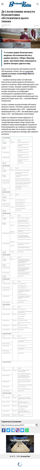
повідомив (29, 71)
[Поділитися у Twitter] (8, 430)
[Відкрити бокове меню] (2, 4)
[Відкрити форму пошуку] (37, 4)
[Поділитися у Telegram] (13, 430)
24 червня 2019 (5, 25)
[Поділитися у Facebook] (3, 430)
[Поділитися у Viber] (17, 430)
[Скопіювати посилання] (37, 425)
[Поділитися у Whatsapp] (27, 430)
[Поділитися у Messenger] (22, 430)
